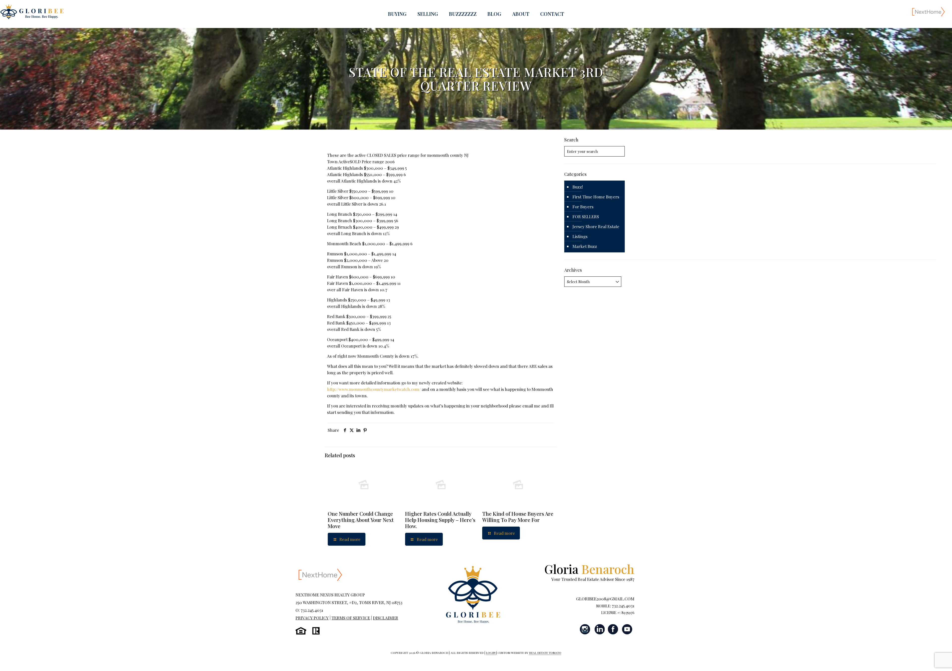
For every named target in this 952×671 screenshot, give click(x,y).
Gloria (589, 569)
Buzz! (577, 186)
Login (491, 653)
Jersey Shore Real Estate (595, 226)
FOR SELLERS (585, 216)
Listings (580, 236)
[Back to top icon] (928, 661)
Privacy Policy (312, 617)
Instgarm (585, 629)
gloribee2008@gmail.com (605, 598)
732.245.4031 (623, 605)
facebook (613, 629)
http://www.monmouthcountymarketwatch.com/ (374, 389)
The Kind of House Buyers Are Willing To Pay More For (517, 516)
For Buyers (583, 206)
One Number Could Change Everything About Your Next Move (361, 519)
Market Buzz (584, 246)
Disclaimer (385, 617)
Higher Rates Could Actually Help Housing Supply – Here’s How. (440, 519)
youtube (627, 629)
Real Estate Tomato (545, 653)
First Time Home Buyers (595, 196)
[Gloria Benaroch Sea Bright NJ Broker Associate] (31, 11)
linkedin (599, 629)
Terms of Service (350, 617)
